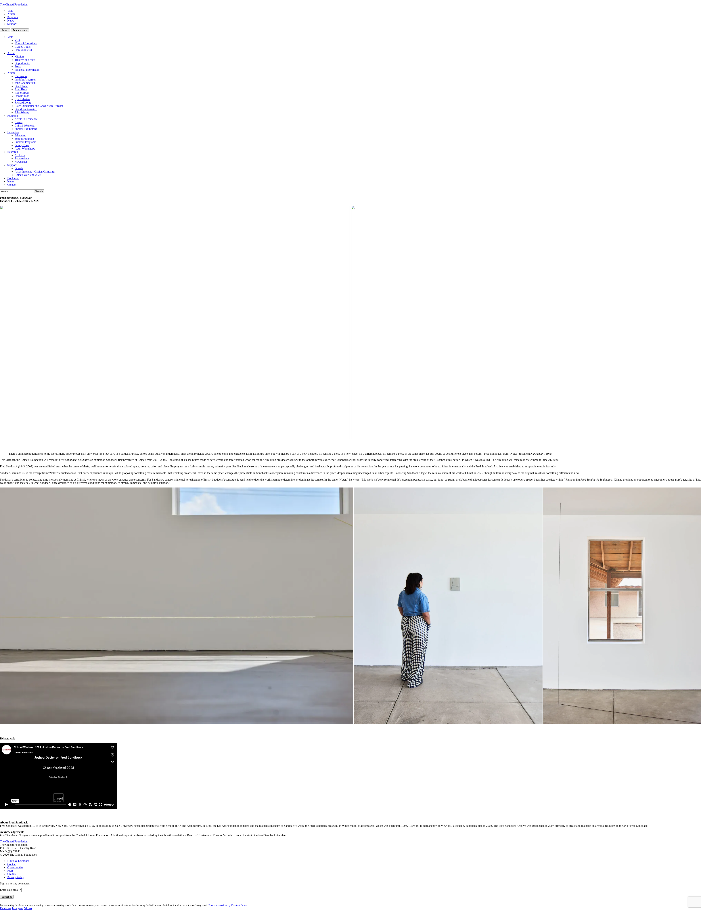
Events (18, 122)
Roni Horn (21, 89)
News (10, 20)
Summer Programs (25, 142)
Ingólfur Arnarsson (25, 79)
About (11, 53)
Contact (11, 184)
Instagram (17, 908)
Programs (12, 17)
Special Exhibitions (26, 128)
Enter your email (10, 889)
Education (13, 132)
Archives (20, 155)
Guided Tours (22, 46)
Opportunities (22, 63)
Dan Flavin (21, 86)
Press (18, 66)
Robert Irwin (22, 92)
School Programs (24, 138)
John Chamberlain (25, 82)
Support (11, 23)
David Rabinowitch (26, 109)
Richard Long (23, 102)
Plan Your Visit (23, 49)
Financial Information (27, 69)
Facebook (5, 908)
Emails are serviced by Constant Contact (228, 905)
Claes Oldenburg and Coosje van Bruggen (39, 105)
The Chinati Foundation (14, 4)
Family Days (22, 145)
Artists (11, 14)
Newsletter (21, 161)
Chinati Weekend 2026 (28, 174)
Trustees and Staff (25, 59)
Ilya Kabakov (22, 99)
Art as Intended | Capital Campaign (35, 171)
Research (12, 151)
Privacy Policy (15, 877)
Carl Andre (21, 76)
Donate (19, 168)
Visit (10, 10)
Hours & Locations (26, 43)
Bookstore (13, 178)
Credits (11, 873)
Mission (19, 56)
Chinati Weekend (25, 125)
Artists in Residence (26, 119)
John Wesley (22, 112)
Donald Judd (22, 96)
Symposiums (22, 158)
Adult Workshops (25, 148)
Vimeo (28, 908)
